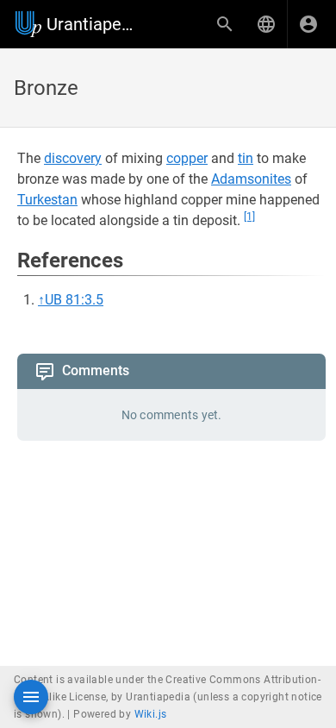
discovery (73, 158)
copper (187, 158)
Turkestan (47, 199)
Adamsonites (251, 179)
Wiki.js (150, 714)
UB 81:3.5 (74, 300)
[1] (249, 216)
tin (245, 158)
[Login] (308, 24)
